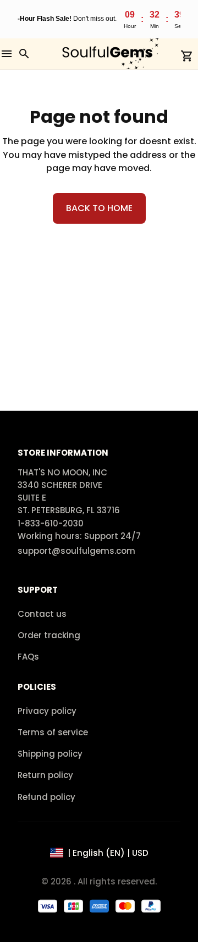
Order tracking (49, 635)
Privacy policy (47, 711)
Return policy (45, 775)
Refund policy (46, 797)
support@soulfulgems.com (76, 551)
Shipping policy (50, 753)
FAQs (28, 656)
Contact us (42, 614)
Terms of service (53, 732)
